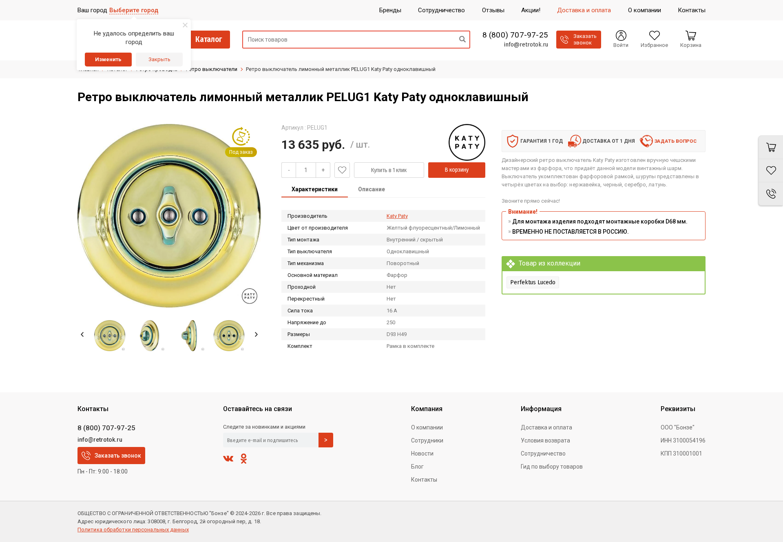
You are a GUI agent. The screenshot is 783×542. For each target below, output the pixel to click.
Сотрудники (427, 440)
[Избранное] (771, 170)
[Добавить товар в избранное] (342, 170)
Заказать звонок (118, 455)
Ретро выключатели (211, 69)
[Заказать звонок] (771, 194)
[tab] (314, 190)
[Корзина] (771, 147)
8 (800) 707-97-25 (515, 35)
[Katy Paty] (467, 142)
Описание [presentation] (371, 189)
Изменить (108, 59)
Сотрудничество (543, 453)
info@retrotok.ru (526, 44)
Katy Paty (397, 216)
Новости (422, 453)
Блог (417, 466)
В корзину (457, 169)
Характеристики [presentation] (315, 189)
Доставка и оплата (546, 427)
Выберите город (133, 10)
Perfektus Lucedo (532, 282)
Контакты (424, 479)
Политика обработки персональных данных (133, 530)
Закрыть (159, 59)
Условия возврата (545, 440)
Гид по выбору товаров (552, 466)
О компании (427, 427)
